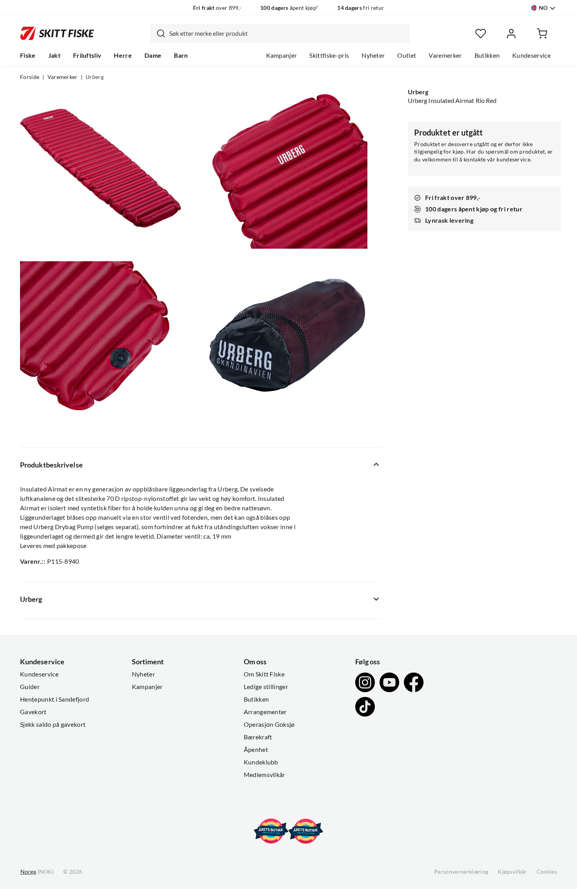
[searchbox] (287, 33)
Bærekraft (258, 737)
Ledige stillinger (266, 686)
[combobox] (279, 33)
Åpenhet (256, 749)
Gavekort (33, 711)
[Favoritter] (480, 33)
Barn (181, 55)
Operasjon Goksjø (269, 724)
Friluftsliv (87, 55)
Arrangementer (265, 711)
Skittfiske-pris (329, 55)
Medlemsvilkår (264, 774)
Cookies (547, 872)
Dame (152, 55)
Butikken (487, 55)
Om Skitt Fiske (264, 674)
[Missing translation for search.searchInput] (157, 33)
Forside (29, 77)
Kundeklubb (261, 762)
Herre (123, 55)
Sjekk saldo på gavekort (53, 724)
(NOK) (36, 872)
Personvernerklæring (461, 872)
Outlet (406, 55)
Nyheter (373, 55)
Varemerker (445, 55)
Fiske (28, 55)
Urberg (95, 77)
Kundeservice (531, 55)
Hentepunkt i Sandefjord (54, 699)
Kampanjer (281, 55)
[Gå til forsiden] (57, 33)
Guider (30, 686)
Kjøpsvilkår (512, 872)
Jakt (54, 55)
